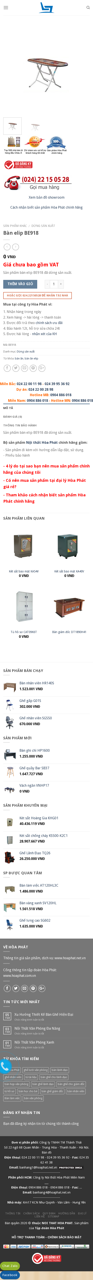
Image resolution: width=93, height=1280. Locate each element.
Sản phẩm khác (15, 226)
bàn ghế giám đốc (52, 1091)
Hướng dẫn (66, 1213)
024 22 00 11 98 (29, 384)
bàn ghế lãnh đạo (43, 1084)
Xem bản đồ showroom (46, 197)
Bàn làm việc (12, 1098)
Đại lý (82, 1213)
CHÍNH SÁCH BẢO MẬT (65, 1237)
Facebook (10, 1275)
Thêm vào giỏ (20, 284)
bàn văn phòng (33, 1098)
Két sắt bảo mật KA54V (24, 571)
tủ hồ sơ (9, 1091)
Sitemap (53, 1216)
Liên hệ (40, 1216)
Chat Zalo (10, 1266)
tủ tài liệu (31, 1077)
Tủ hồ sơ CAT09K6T (24, 632)
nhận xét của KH (44, 334)
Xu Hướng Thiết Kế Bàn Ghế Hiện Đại (43, 1014)
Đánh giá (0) (12, 417)
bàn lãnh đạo (60, 1070)
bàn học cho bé (28, 1091)
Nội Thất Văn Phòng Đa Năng (37, 1028)
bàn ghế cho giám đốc (71, 1084)
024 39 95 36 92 (57, 384)
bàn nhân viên (75, 1091)
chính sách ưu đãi (49, 323)
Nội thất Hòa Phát (42, 442)
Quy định (49, 1213)
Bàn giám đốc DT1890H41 (69, 632)
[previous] (10, 70)
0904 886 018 (60, 395)
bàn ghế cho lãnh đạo (54, 1077)
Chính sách (31, 1213)
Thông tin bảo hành (20, 425)
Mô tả (8, 408)
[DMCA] (71, 1167)
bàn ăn (19, 358)
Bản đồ (46, 1152)
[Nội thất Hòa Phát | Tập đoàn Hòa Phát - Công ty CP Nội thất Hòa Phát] (46, 7)
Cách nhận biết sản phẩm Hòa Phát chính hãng (46, 207)
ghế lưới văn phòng (36, 1070)
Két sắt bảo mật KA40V (69, 571)
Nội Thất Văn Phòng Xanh (34, 1042)
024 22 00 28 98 (40, 389)
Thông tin (13, 1213)
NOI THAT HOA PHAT (57, 1223)
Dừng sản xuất (43, 226)
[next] (83, 70)
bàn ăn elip (31, 358)
